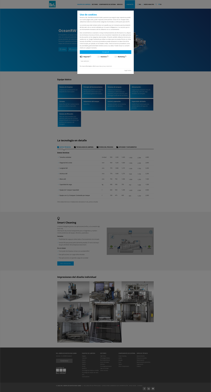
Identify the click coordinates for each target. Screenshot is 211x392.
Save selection (85, 61)
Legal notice (127, 70)
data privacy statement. (105, 66)
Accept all (105, 52)
